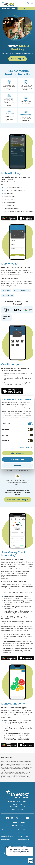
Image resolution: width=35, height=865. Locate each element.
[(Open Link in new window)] (9, 218)
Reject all (17, 465)
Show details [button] (24, 448)
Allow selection (17, 459)
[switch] (30, 429)
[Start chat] (30, 860)
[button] (9, 85)
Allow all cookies (17, 453)
